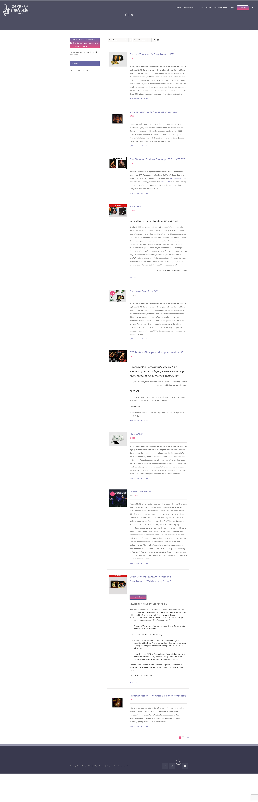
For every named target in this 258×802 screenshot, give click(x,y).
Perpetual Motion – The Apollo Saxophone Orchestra (158, 695)
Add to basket (135, 98)
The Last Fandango (176, 178)
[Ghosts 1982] (118, 439)
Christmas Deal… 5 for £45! (144, 291)
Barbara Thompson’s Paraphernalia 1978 (152, 54)
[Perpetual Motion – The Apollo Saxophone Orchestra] (118, 703)
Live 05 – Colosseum (140, 491)
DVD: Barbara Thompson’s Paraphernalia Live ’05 (156, 352)
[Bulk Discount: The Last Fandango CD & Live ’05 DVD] (118, 163)
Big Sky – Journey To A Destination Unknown (154, 112)
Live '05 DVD (166, 182)
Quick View (145, 98)
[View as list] (158, 40)
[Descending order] (130, 40)
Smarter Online (125, 766)
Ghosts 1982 (136, 434)
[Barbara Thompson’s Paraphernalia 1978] (118, 59)
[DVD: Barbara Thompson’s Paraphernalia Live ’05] (118, 356)
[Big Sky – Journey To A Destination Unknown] (118, 119)
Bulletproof (136, 206)
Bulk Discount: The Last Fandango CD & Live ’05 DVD (157, 159)
